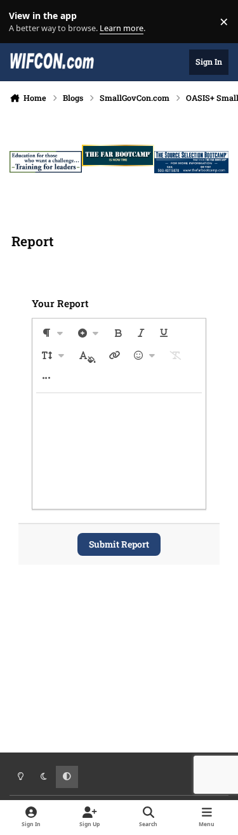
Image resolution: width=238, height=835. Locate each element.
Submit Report (119, 544)
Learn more (24, 22)
